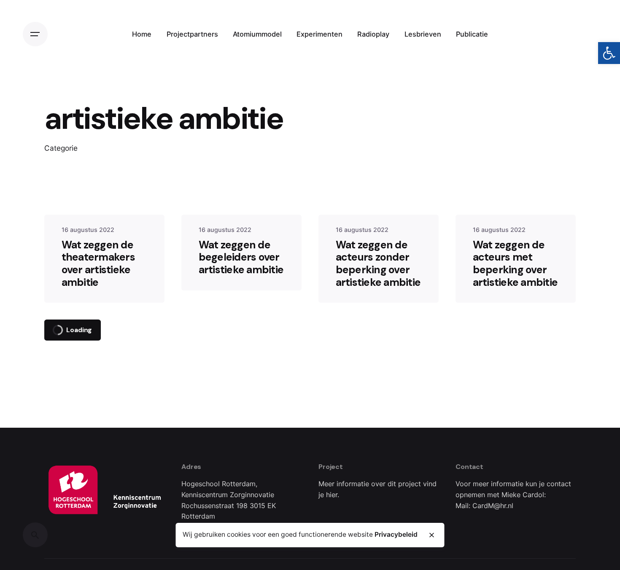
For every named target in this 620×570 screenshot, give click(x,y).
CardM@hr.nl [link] (492, 505)
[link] (609, 53)
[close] (431, 535)
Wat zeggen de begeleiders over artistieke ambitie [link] (241, 257)
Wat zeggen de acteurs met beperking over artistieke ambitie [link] (515, 263)
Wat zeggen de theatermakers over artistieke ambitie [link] (98, 263)
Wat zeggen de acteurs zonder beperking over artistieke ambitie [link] (378, 263)
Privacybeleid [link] (396, 535)
